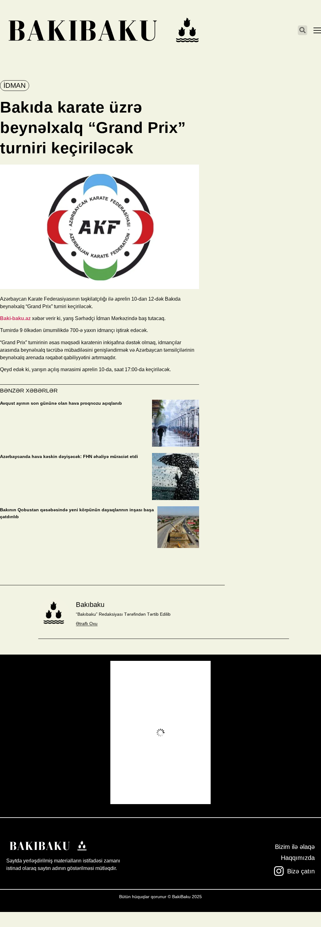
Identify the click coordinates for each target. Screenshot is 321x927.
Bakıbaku (90, 604)
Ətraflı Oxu (86, 623)
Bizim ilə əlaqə (295, 846)
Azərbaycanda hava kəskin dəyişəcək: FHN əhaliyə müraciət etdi (69, 456)
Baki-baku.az (15, 318)
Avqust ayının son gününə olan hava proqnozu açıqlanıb (61, 403)
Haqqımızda (298, 857)
